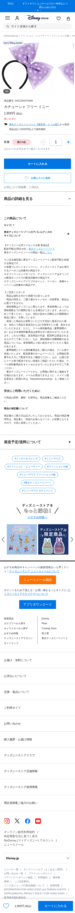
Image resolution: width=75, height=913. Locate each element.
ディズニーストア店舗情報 (21, 771)
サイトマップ (11, 643)
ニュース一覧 (11, 869)
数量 (7, 142)
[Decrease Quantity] (43, 142)
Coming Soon (49, 628)
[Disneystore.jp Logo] (37, 18)
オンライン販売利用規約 (19, 832)
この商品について (15, 218)
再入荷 (45, 633)
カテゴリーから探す (15, 623)
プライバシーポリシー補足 (18, 877)
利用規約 (43, 877)
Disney (45, 618)
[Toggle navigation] (7, 18)
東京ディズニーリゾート (42, 248)
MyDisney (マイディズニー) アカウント (29, 840)
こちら (48, 252)
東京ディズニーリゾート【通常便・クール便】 (34, 124)
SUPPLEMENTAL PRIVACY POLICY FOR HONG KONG (34, 893)
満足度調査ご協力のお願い (21, 802)
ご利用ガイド (12, 707)
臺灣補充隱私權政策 (15, 897)
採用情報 (55, 885)
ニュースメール (14, 844)
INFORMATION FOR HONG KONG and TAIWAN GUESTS (35, 889)
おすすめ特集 (11, 633)
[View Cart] (68, 19)
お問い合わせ (12, 723)
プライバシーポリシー (40, 873)
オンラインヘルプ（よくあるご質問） (44, 869)
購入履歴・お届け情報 (18, 739)
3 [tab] (42, 11)
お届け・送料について (18, 660)
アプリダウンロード (37, 604)
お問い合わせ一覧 (13, 873)
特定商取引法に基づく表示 (21, 836)
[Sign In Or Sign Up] (17, 18)
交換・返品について (16, 691)
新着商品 (9, 618)
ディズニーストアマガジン (18, 638)
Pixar (44, 623)
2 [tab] (39, 11)
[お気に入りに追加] (6, 906)
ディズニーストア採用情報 (21, 787)
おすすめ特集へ (37, 517)
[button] (3, 539)
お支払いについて (15, 676)
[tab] (37, 198)
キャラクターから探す (16, 628)
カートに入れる (55, 906)
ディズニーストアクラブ (19, 755)
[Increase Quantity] (68, 142)
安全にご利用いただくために (22, 390)
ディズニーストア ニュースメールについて (34, 571)
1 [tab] (37, 11)
